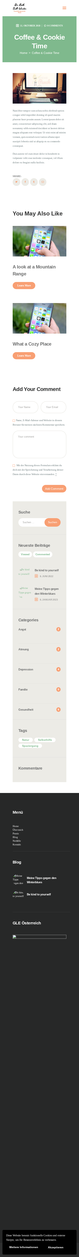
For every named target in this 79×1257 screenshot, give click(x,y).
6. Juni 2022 (46, 576)
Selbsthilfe (45, 739)
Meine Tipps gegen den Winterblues (47, 591)
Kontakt (17, 844)
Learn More (24, 285)
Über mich (18, 829)
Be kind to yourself (47, 570)
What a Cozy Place (32, 344)
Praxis (16, 833)
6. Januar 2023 (49, 599)
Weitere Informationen (23, 1247)
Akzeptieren (55, 1247)
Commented (42, 554)
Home (23, 53)
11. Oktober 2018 (30, 25)
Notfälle (17, 840)
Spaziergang (30, 745)
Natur (25, 739)
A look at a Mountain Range (34, 270)
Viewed (25, 554)
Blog (15, 837)
